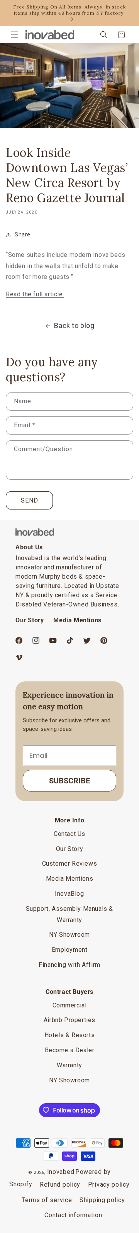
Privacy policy (109, 1184)
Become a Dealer (70, 1050)
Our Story (29, 620)
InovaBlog (69, 893)
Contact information (73, 1215)
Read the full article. (35, 294)
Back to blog (74, 325)
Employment (70, 949)
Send (29, 500)
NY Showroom (69, 934)
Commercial (70, 1005)
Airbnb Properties (69, 1020)
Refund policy (60, 1184)
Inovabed (61, 1171)
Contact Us (69, 833)
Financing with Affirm (69, 964)
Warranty (69, 1065)
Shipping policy (102, 1200)
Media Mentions (77, 620)
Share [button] (23, 234)
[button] (14, 34)
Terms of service (47, 1200)
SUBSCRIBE (69, 780)
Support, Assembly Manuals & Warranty (69, 914)
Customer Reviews (69, 863)
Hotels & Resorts (69, 1035)
